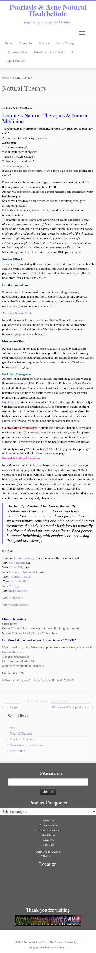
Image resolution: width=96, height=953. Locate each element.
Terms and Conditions (48, 830)
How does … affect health (49, 52)
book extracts (17, 562)
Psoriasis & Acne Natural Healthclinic (48, 10)
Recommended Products (23, 572)
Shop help (48, 844)
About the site (48, 835)
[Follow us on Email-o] (4, 34)
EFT (74, 52)
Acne (13, 727)
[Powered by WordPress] (79, 941)
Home (8, 43)
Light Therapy (16, 60)
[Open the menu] (82, 33)
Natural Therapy (65, 43)
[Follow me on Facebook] (8, 34)
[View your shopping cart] (90, 31)
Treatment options (20, 576)
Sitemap (44, 43)
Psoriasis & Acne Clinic (17, 313)
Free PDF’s (17, 751)
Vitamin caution (18, 604)
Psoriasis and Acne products (70, 707)
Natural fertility (19, 581)
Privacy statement (49, 825)
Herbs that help (17, 590)
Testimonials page (24, 558)
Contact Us (25, 43)
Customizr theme (57, 947)
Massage (14, 586)
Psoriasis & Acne (17, 52)
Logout (13, 707)
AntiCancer (16, 597)
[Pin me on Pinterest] (12, 34)
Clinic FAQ (16, 567)
